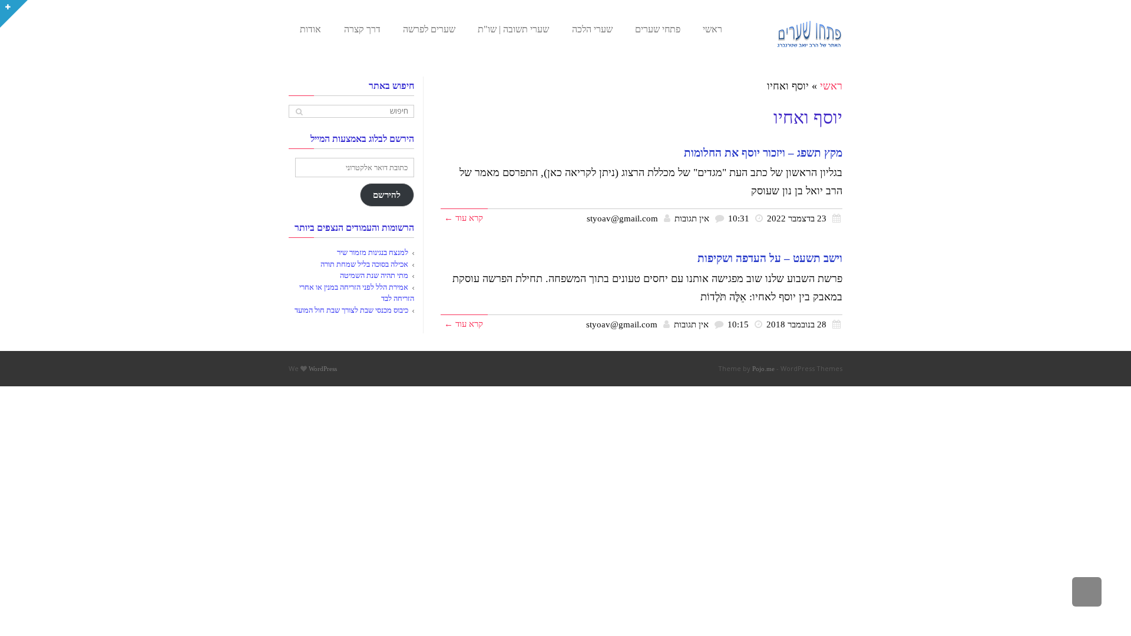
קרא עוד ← (463, 218)
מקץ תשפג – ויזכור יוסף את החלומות (763, 153)
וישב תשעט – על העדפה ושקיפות (769, 258)
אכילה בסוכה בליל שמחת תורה (364, 264)
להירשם (387, 195)
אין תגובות (691, 218)
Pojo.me (763, 368)
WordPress (323, 368)
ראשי (831, 86)
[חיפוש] (299, 111)
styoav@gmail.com (622, 218)
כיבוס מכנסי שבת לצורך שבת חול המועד (351, 310)
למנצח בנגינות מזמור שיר (372, 252)
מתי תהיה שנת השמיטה (374, 275)
